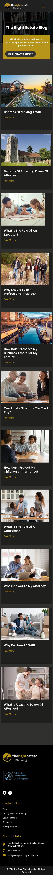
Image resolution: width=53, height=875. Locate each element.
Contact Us (7, 822)
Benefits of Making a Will (22, 112)
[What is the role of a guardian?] (25, 505)
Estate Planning (10, 818)
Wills (5, 809)
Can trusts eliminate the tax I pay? (26, 410)
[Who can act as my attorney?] (25, 565)
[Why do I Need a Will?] (25, 624)
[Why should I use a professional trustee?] (25, 268)
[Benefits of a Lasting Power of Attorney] (26, 150)
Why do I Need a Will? (19, 645)
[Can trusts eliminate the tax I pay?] (25, 387)
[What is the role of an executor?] (23, 209)
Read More (10, 117)
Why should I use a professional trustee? (20, 292)
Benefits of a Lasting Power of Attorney (26, 173)
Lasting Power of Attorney (14, 813)
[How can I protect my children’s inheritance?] (25, 446)
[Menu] (43, 6)
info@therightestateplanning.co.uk (23, 855)
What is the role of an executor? (20, 233)
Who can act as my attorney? (25, 586)
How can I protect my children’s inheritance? (21, 470)
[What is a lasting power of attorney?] (25, 683)
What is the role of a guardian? (19, 529)
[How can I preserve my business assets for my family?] (26, 328)
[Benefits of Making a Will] (26, 91)
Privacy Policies (10, 826)
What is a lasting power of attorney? (23, 707)
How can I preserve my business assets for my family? (20, 353)
